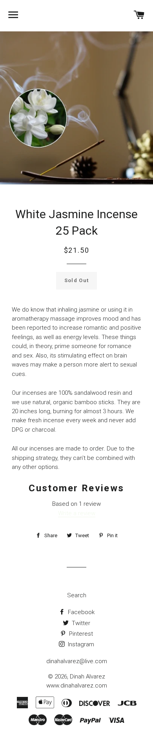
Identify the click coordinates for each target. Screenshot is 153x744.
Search (76, 595)
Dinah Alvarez (87, 676)
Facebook (80, 612)
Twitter (80, 623)
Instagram (80, 644)
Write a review (76, 513)
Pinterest (80, 633)
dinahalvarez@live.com (76, 661)
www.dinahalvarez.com (76, 685)
